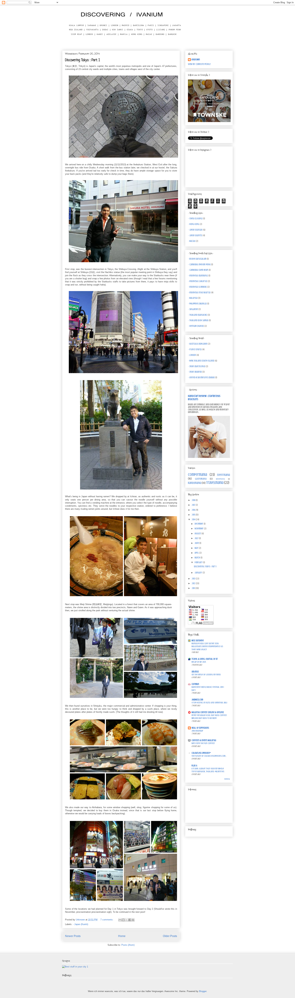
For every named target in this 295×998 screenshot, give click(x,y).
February (199, 562)
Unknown (195, 59)
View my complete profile (199, 64)
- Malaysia (193, 298)
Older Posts (170, 936)
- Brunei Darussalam (197, 259)
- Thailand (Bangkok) (197, 315)
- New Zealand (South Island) (201, 360)
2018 (194, 500)
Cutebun (195, 684)
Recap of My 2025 (199, 662)
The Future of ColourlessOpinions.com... (209, 756)
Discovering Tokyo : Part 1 (82, 60)
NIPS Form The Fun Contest (203, 743)
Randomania (194, 483)
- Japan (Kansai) (195, 230)
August (198, 533)
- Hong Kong (193, 224)
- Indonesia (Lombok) (197, 287)
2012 (194, 583)
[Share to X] (126, 920)
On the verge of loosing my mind (206, 674)
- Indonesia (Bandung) (198, 275)
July (197, 538)
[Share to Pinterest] (133, 920)
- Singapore (193, 309)
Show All (227, 779)
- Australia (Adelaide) (197, 344)
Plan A (194, 765)
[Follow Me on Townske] (209, 121)
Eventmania (223, 475)
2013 (194, 578)
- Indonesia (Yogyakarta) (199, 292)
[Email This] (120, 920)
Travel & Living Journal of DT (205, 659)
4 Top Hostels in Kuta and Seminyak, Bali (209, 702)
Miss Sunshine (198, 640)
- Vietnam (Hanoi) (196, 326)
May (197, 548)
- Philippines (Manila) (197, 303)
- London (192, 355)
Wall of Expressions (200, 728)
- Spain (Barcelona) (196, 366)
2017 (194, 505)
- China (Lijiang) (195, 218)
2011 (193, 588)
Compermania (197, 474)
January (199, 572)
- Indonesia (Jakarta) (197, 281)
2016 (194, 510)
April (197, 553)
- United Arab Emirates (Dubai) (201, 377)
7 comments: (107, 919)
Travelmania (214, 482)
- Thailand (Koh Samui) (198, 320)
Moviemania (220, 479)
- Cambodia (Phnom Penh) (199, 264)
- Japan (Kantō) (80, 924)
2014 (194, 519)
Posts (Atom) (128, 945)
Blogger (202, 991)
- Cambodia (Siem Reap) (198, 270)
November (199, 528)
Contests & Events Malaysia (204, 740)
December (199, 524)
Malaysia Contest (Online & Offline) (208, 712)
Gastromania (201, 479)
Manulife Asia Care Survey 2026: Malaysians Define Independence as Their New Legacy (207, 646)
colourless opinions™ (201, 753)
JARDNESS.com (197, 699)
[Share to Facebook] (129, 920)
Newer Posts (73, 936)
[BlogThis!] (123, 920)
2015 (194, 514)
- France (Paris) (195, 349)
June (197, 543)
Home (121, 936)
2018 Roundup (197, 730)
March (198, 557)
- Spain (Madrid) (195, 372)
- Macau (191, 241)
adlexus (195, 671)
